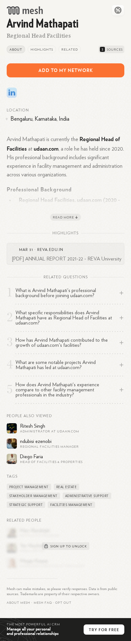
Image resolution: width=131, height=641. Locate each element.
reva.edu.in (50, 250)
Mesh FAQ (43, 602)
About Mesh (18, 602)
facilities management (71, 504)
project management (29, 487)
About (16, 49)
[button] (43, 602)
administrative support (87, 496)
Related (69, 49)
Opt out (63, 602)
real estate (66, 487)
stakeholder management (33, 496)
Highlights (42, 49)
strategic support (26, 504)
